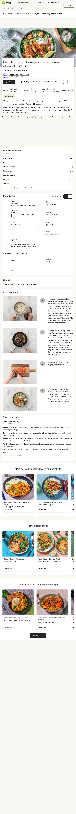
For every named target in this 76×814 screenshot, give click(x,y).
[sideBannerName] (38, 132)
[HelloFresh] (6, 2)
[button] (38, 196)
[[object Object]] (65, 82)
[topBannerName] (38, 22)
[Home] (3, 14)
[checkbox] (4, 70)
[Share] (71, 82)
